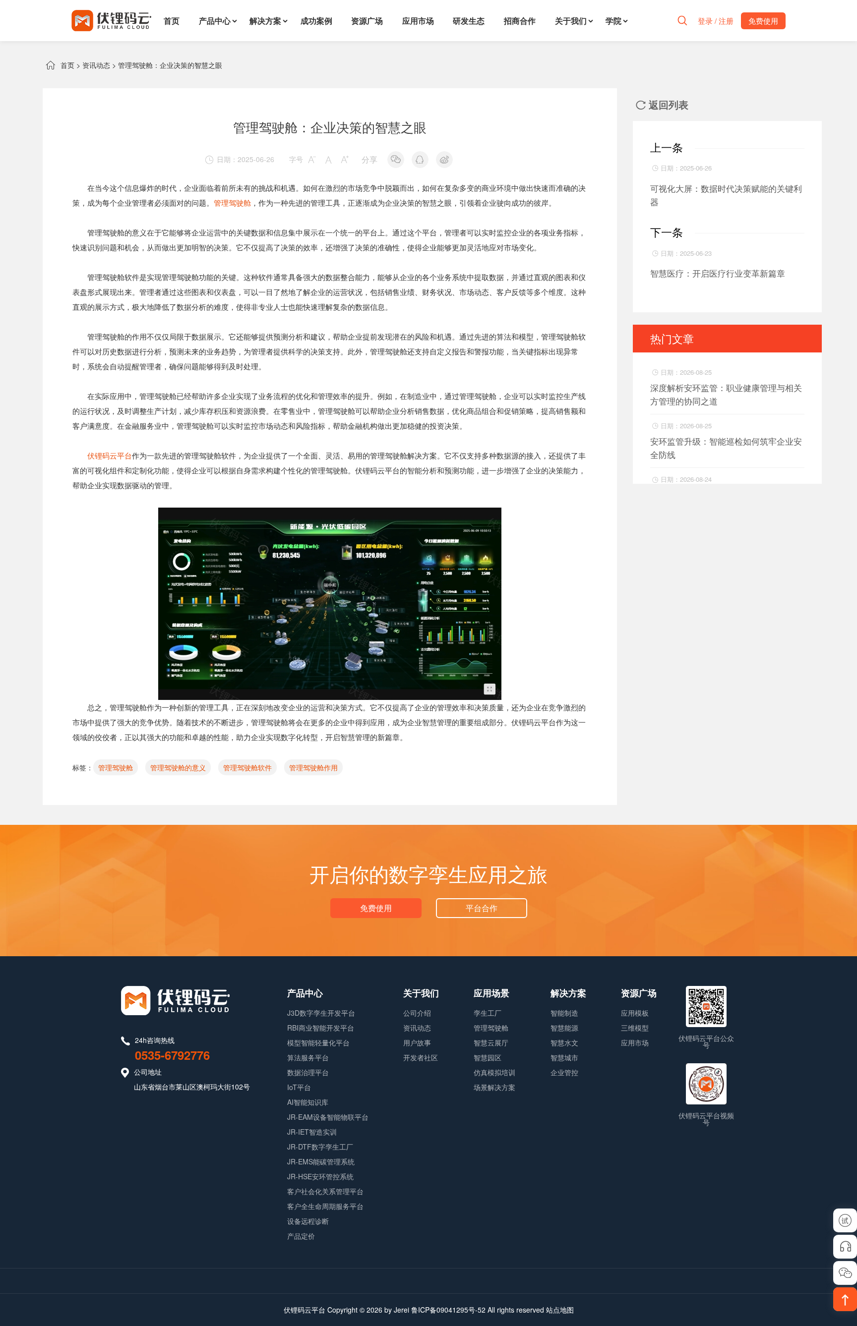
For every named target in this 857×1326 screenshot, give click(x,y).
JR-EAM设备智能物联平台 (327, 1117)
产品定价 (301, 1236)
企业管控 (564, 1072)
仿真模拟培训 (494, 1072)
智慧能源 (564, 1028)
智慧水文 (564, 1042)
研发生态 (469, 20)
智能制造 (564, 1013)
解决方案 (265, 20)
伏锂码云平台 (109, 455)
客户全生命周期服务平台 (325, 1206)
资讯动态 (96, 65)
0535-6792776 (172, 1054)
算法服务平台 (308, 1057)
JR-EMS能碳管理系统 (321, 1161)
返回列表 (662, 104)
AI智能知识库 (307, 1102)
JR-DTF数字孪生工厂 (320, 1147)
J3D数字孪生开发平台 (321, 1013)
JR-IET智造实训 (312, 1132)
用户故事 (417, 1042)
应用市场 (418, 20)
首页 (172, 20)
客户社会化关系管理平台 (325, 1191)
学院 (613, 20)
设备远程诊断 (308, 1221)
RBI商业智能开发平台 (320, 1028)
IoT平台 (299, 1087)
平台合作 (481, 908)
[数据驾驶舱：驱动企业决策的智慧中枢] (329, 515)
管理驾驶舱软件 (247, 767)
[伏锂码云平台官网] (111, 20)
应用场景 (491, 992)
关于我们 (571, 20)
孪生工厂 (487, 1013)
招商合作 (520, 20)
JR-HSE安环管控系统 (320, 1176)
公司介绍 (417, 1013)
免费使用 (376, 908)
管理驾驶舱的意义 (178, 767)
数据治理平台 (308, 1072)
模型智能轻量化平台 (318, 1042)
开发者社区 (420, 1057)
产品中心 (215, 20)
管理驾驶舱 (232, 202)
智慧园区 (487, 1057)
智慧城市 (564, 1057)
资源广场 (367, 20)
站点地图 (560, 1310)
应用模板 (635, 1013)
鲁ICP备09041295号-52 (448, 1310)
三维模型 (635, 1028)
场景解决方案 (494, 1087)
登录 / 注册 (716, 20)
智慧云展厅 (491, 1042)
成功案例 (316, 20)
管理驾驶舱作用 (313, 767)
